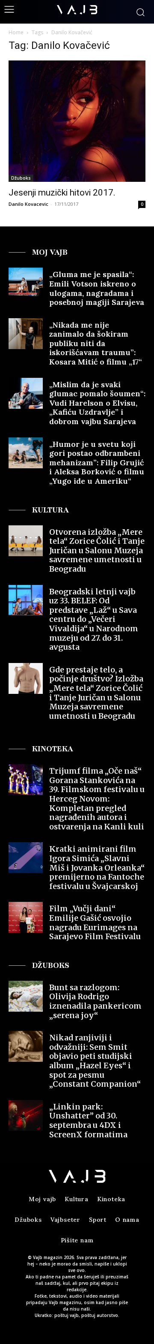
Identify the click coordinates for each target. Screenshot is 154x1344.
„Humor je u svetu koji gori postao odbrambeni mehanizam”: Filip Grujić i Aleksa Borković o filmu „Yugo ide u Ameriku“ (96, 462)
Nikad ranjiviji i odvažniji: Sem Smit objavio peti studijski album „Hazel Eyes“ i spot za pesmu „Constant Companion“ (95, 1061)
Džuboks (21, 178)
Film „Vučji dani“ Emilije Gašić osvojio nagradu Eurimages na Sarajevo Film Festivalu (95, 922)
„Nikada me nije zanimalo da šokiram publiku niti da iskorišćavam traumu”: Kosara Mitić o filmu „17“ (95, 343)
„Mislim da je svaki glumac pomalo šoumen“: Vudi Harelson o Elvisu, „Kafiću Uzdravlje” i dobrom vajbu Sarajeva (97, 403)
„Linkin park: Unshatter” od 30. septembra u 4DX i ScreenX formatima (88, 1120)
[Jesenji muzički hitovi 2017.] (77, 121)
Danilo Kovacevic (28, 204)
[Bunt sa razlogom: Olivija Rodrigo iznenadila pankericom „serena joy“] (26, 996)
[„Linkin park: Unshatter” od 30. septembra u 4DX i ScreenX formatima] (26, 1115)
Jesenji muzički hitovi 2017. (62, 192)
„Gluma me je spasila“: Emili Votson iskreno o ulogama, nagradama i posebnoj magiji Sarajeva (96, 288)
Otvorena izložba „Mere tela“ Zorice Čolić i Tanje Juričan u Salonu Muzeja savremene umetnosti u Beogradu (97, 550)
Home (16, 32)
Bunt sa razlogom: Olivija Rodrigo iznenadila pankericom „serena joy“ (95, 1001)
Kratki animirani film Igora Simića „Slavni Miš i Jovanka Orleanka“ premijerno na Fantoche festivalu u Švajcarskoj (97, 867)
